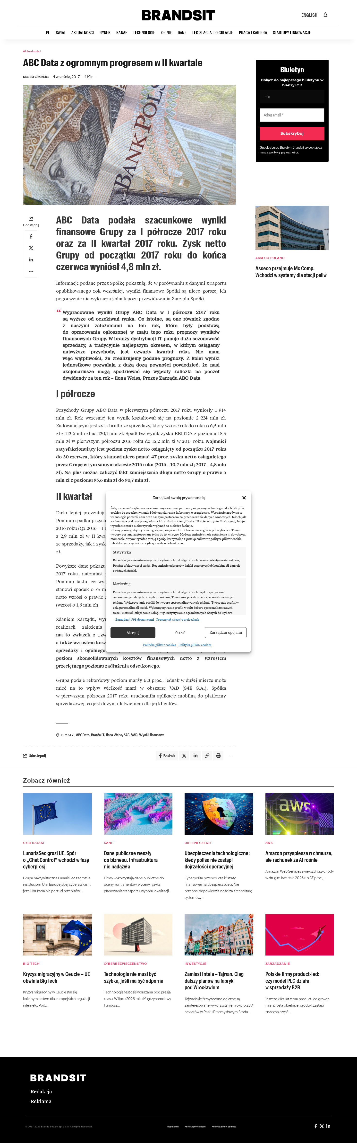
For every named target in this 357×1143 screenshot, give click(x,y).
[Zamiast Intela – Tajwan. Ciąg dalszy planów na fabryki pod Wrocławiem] (219, 934)
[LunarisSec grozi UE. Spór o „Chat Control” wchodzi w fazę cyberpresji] (57, 814)
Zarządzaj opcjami (226, 632)
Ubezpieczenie (198, 843)
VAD (134, 735)
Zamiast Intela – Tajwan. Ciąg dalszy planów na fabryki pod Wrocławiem (214, 981)
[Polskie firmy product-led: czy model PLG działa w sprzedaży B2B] (299, 934)
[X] (321, 1126)
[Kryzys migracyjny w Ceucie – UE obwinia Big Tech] (57, 934)
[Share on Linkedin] (31, 260)
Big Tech (31, 964)
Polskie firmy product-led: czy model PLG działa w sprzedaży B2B (292, 981)
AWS (269, 843)
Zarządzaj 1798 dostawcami (134, 620)
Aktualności (32, 51)
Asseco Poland (270, 258)
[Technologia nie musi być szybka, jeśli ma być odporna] (138, 934)
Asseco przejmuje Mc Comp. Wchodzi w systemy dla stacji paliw (291, 272)
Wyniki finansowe (151, 735)
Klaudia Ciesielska (36, 77)
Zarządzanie (277, 964)
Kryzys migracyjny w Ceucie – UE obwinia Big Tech (56, 977)
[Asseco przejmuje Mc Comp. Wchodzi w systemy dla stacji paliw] (292, 228)
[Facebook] (315, 1126)
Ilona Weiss (114, 735)
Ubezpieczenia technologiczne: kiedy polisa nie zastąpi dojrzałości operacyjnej (217, 860)
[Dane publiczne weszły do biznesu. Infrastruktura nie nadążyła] (138, 814)
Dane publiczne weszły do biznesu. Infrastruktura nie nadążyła (131, 860)
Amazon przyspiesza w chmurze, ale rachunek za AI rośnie (298, 857)
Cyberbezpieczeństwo (125, 964)
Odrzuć (180, 632)
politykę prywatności (283, 152)
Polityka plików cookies (159, 645)
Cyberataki (33, 843)
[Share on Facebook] (31, 236)
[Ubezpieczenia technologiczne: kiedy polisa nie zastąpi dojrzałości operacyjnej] (219, 814)
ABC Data (82, 735)
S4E (126, 735)
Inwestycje (195, 964)
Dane (109, 843)
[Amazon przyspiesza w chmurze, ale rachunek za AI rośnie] (299, 814)
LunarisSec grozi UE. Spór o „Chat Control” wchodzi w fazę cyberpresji (56, 860)
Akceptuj (133, 632)
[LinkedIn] (328, 1126)
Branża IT (97, 735)
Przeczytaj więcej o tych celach (177, 620)
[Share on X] (31, 248)
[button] (244, 497)
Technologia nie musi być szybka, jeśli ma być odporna (133, 977)
